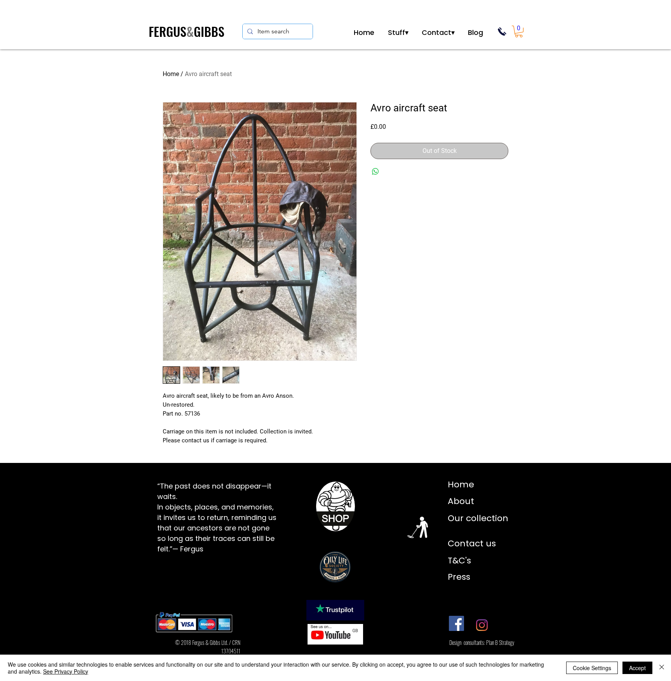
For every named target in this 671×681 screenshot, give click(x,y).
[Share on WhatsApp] (375, 171)
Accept (637, 668)
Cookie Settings (592, 668)
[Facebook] (456, 623)
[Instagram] (482, 625)
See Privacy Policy (65, 671)
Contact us (472, 543)
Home (171, 74)
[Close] (661, 668)
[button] (398, 32)
